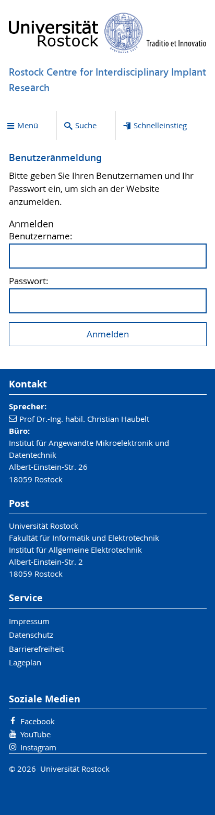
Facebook (37, 721)
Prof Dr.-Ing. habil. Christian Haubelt (84, 418)
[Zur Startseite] (108, 32)
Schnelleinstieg (160, 125)
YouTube (35, 734)
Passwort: (29, 281)
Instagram (38, 747)
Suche (86, 125)
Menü (27, 125)
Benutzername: (41, 236)
